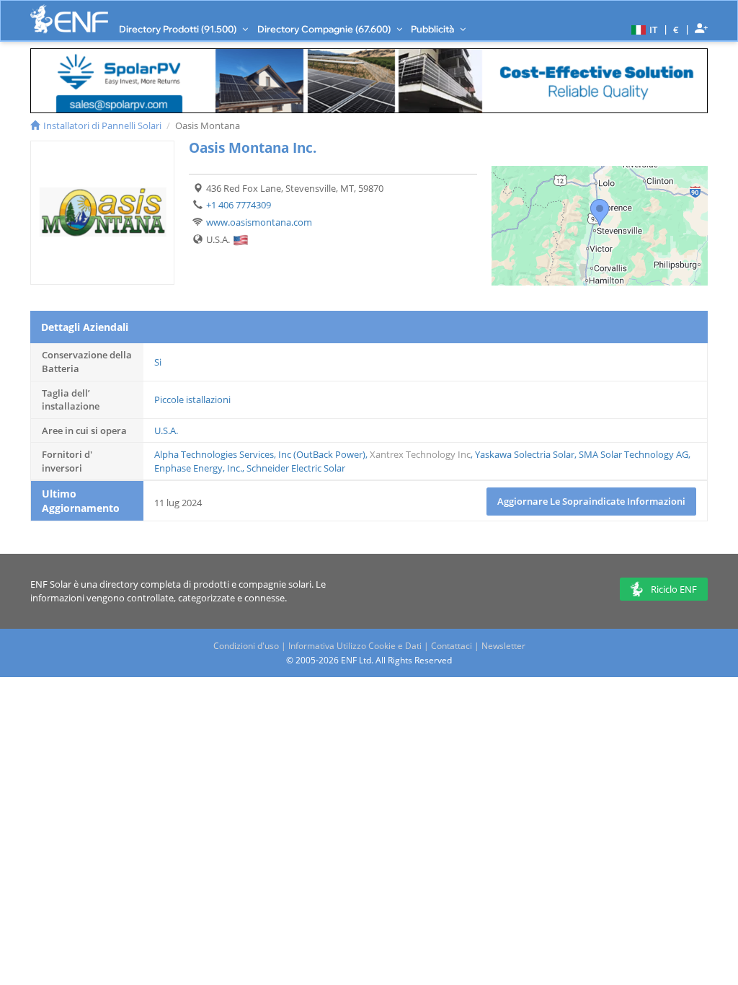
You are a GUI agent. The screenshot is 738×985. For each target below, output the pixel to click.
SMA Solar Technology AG (633, 454)
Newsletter (503, 646)
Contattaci (451, 646)
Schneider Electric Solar (295, 467)
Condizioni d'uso (246, 646)
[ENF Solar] (69, 19)
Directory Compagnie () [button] (325, 29)
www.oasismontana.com (259, 222)
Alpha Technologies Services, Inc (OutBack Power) (259, 454)
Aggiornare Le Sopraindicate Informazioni (591, 501)
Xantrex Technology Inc (420, 454)
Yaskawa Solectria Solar (524, 454)
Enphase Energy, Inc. (198, 467)
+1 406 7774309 (238, 204)
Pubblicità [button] (433, 29)
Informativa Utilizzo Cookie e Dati (355, 646)
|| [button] (676, 29)
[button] (642, 29)
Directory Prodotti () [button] (179, 29)
